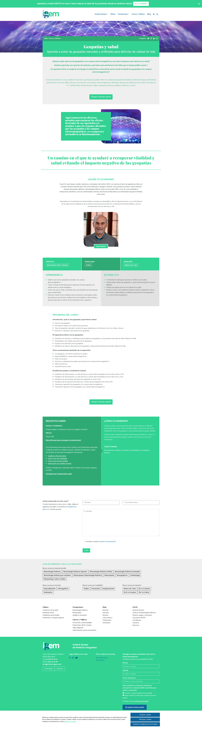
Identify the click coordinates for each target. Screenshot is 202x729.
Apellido (80, 389)
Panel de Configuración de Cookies (145, 724)
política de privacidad (96, 415)
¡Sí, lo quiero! (83, 421)
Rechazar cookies (145, 719)
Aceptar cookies (145, 714)
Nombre (80, 381)
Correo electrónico (84, 396)
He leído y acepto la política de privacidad (93, 409)
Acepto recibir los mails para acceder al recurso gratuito (97, 412)
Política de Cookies (70, 721)
